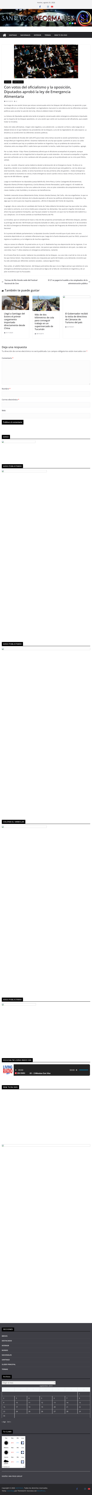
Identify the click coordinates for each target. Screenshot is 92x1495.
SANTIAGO (13, 35)
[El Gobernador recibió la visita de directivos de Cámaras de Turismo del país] (76, 297)
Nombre (6, 389)
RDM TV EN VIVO (60, 35)
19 (42, 1407)
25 (29, 1411)
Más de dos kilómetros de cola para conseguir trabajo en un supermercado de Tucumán (44, 322)
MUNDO (5, 1350)
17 (17, 1407)
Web (4, 410)
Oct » (9, 1422)
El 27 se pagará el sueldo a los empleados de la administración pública (68, 282)
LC (16, 101)
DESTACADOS (7, 1341)
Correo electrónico (10, 399)
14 (67, 1402)
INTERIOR (37, 35)
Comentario (7, 358)
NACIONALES (25, 35)
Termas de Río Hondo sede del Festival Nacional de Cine (20, 282)
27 (55, 1411)
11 (29, 1402)
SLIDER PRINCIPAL (18, 82)
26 (42, 1411)
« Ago (4, 1422)
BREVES (5, 1336)
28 (67, 1411)
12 (42, 1402)
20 (55, 1407)
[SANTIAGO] (46, 10)
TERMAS (48, 35)
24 (17, 1411)
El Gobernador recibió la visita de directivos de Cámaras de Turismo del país (76, 318)
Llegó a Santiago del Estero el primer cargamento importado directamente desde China (14, 321)
